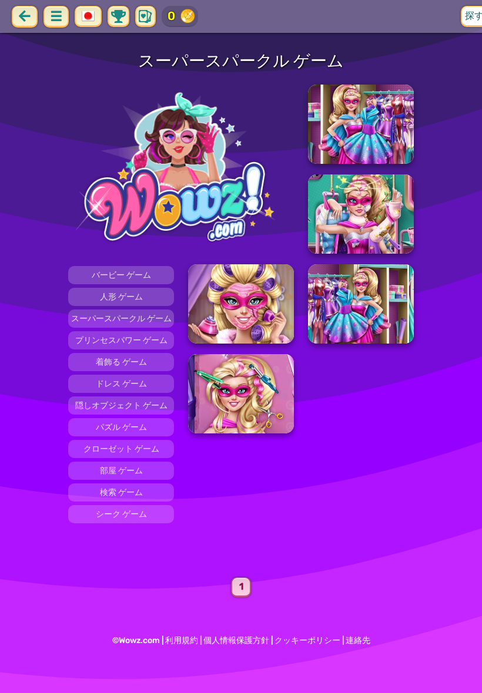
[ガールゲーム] (181, 169)
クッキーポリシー (307, 640)
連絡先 (358, 640)
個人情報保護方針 (236, 640)
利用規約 (181, 640)
